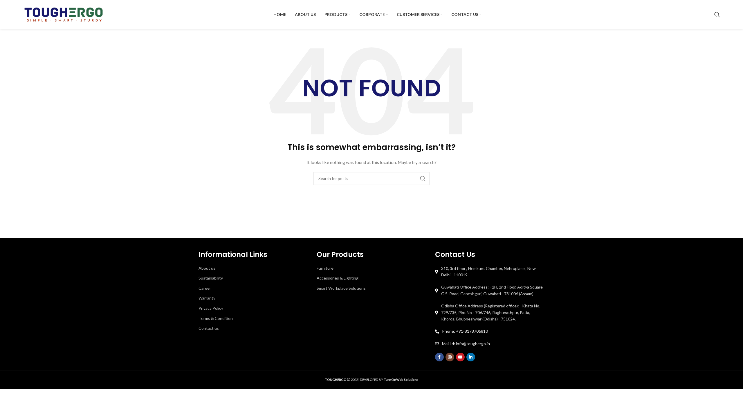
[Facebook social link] (439, 357)
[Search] (717, 14)
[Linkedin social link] (470, 357)
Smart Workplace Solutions (341, 288)
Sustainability (211, 277)
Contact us (209, 328)
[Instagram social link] (450, 357)
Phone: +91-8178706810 (465, 331)
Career (205, 288)
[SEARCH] (423, 178)
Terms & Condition (216, 318)
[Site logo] (63, 14)
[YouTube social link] (460, 357)
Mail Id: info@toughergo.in (466, 343)
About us (207, 268)
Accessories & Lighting (337, 277)
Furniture (325, 268)
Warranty (207, 298)
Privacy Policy (211, 308)
